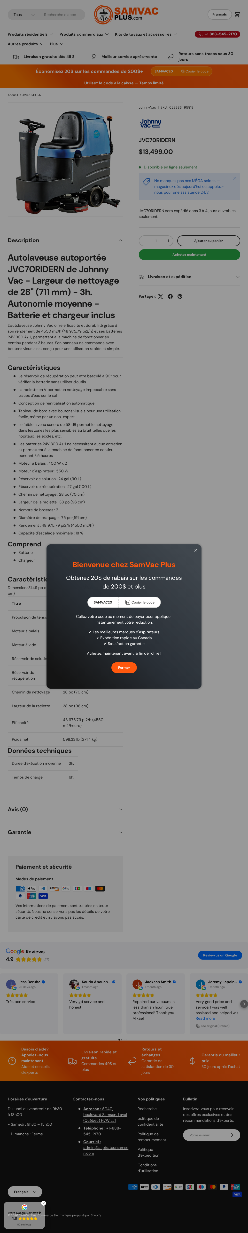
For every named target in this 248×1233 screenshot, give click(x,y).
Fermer (124, 667)
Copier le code (143, 602)
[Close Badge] (43, 1203)
